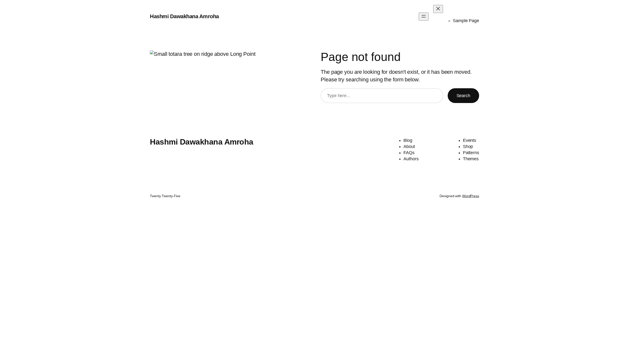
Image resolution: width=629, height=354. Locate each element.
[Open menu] (424, 17)
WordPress (470, 196)
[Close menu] (438, 9)
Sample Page (466, 20)
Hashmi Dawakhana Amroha (184, 16)
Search (463, 95)
